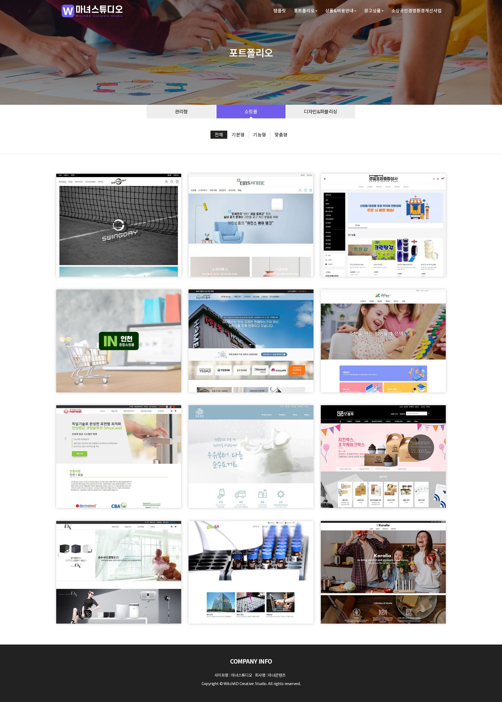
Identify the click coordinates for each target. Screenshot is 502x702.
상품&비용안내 (339, 10)
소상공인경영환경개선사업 (416, 10)
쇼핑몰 (250, 111)
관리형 (181, 111)
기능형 (259, 134)
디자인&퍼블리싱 (320, 111)
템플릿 (279, 10)
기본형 (238, 134)
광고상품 (372, 10)
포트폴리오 (304, 10)
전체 (219, 134)
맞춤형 (281, 134)
